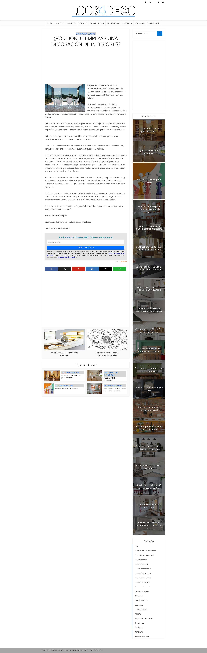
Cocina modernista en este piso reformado (71, 377)
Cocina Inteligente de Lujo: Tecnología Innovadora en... (148, 268)
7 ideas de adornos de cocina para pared (149, 408)
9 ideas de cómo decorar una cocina (149, 506)
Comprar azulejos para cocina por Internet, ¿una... (149, 309)
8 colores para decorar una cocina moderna (149, 428)
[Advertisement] (85, 65)
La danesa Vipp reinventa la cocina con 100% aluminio (148, 288)
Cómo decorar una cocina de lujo (149, 389)
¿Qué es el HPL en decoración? (110, 379)
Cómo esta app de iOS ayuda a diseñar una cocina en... (149, 228)
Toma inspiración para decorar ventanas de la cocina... (115, 390)
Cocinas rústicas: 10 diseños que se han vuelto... (148, 330)
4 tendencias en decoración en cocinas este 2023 (148, 486)
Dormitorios (96, 23)
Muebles (126, 23)
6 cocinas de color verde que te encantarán (149, 369)
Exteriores (112, 23)
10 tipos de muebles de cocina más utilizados (149, 350)
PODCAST (59, 23)
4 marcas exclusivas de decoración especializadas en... (149, 525)
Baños (82, 23)
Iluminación (153, 23)
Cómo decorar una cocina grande (148, 467)
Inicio (49, 23)
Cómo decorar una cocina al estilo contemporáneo (148, 447)
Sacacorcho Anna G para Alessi (66, 389)
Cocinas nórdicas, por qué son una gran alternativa (148, 248)
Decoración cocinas (85, 34)
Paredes (139, 23)
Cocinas (70, 23)
